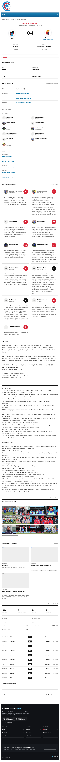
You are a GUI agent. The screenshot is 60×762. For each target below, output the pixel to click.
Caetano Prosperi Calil (41, 138)
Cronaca (38, 56)
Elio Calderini (9, 138)
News (3, 729)
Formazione (18, 56)
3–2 (30, 668)
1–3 (30, 650)
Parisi (27, 93)
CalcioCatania (11, 708)
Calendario (4, 732)
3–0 (30, 664)
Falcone (18, 93)
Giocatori (28, 732)
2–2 (30, 641)
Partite (7, 19)
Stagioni (28, 729)
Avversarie (28, 739)
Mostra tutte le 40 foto (10, 537)
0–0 (30, 637)
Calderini (18, 98)
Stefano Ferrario (10, 122)
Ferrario (18, 102)
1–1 (30, 646)
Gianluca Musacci (39, 133)
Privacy (16, 755)
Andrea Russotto (10, 144)
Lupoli (23, 93)
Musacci (28, 98)
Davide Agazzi (39, 128)
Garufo (24, 98)
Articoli (50, 56)
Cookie (20, 755)
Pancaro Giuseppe (7, 156)
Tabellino (31, 56)
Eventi (10, 56)
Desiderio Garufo (39, 122)
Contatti (45, 735)
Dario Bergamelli (39, 117)
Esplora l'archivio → (50, 747)
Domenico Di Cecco (11, 133)
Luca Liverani (9, 117)
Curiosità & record (47, 732)
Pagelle (25, 56)
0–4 (30, 659)
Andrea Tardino (16, 51)
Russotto (28, 102)
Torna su (56, 756)
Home (3, 19)
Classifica (4, 735)
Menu (3, 14)
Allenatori (28, 735)
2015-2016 (13, 19)
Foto (44, 56)
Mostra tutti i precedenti (10, 683)
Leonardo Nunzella (11, 128)
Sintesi (5, 56)
